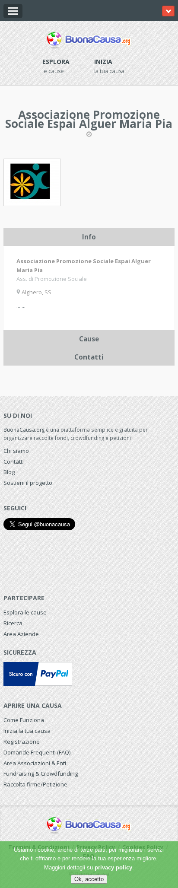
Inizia (103, 61)
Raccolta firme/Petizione (35, 784)
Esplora (56, 61)
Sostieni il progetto (27, 483)
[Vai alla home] (89, 38)
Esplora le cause (25, 612)
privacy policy (113, 867)
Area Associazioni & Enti (34, 763)
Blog (9, 472)
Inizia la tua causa (27, 731)
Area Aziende (21, 634)
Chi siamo (16, 451)
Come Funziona (23, 720)
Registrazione (21, 741)
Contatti (13, 461)
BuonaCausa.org (23, 429)
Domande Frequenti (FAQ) (36, 752)
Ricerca (12, 623)
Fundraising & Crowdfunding (40, 773)
